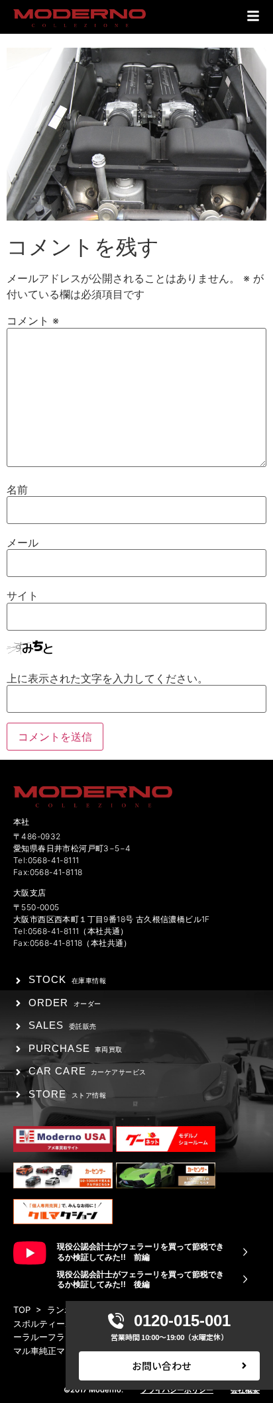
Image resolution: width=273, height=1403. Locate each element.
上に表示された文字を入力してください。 (107, 678)
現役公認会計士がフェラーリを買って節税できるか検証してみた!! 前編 (140, 1251)
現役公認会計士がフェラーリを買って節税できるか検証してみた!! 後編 (140, 1279)
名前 (17, 489)
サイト (22, 595)
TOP (21, 1309)
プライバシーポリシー (176, 1389)
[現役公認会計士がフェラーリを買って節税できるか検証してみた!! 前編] (245, 1252)
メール (22, 542)
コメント (33, 320)
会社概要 (245, 1389)
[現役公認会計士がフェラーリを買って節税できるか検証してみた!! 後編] (245, 1279)
